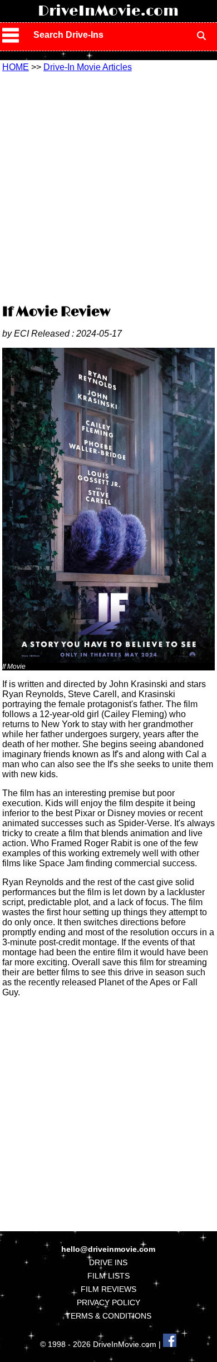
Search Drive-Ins (68, 35)
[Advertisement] (108, 186)
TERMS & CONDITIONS (108, 1315)
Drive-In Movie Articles (87, 67)
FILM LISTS (108, 1275)
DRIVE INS (108, 1262)
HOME (15, 67)
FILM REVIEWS (108, 1289)
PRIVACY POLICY (108, 1302)
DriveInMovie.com (108, 11)
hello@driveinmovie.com (108, 1249)
